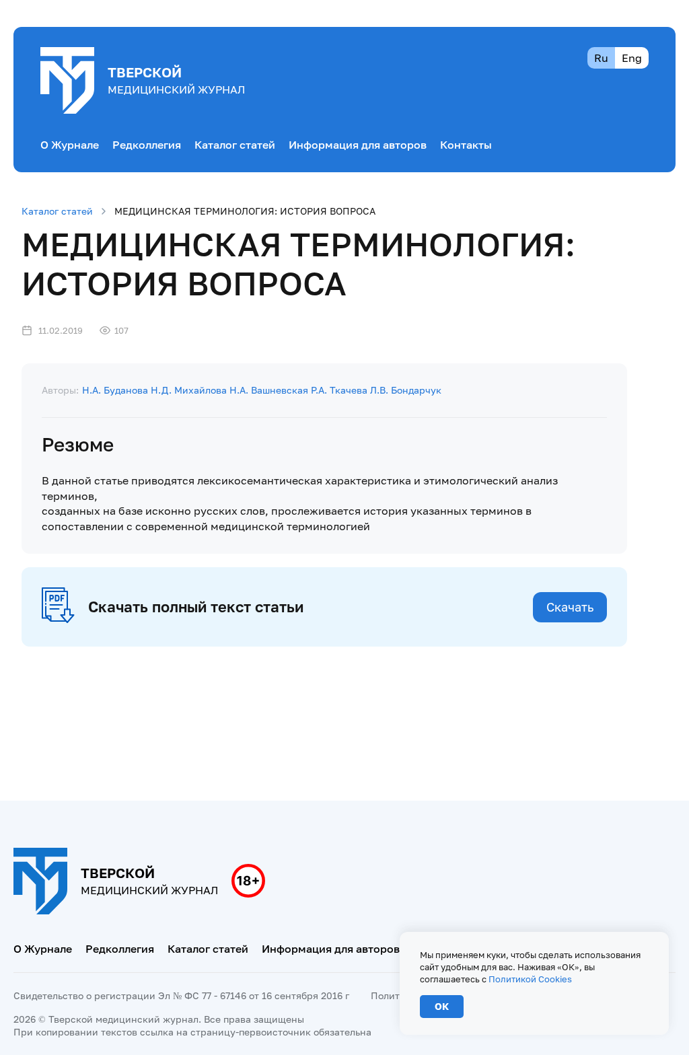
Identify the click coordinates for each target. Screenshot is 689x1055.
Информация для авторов (358, 144)
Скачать (569, 606)
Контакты (466, 144)
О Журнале (69, 144)
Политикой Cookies (530, 979)
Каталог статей (234, 144)
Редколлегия (146, 144)
